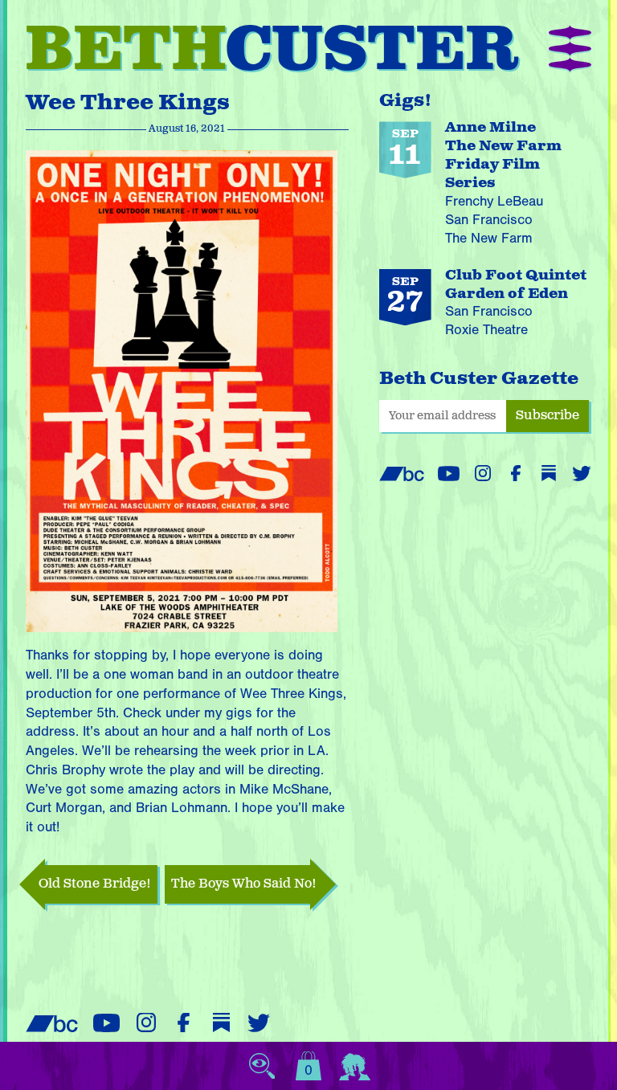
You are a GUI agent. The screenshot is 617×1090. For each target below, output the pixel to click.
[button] (570, 50)
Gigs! (405, 100)
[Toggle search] (262, 1066)
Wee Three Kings (128, 103)
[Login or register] (355, 1066)
